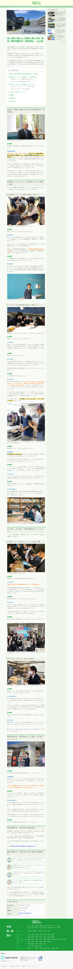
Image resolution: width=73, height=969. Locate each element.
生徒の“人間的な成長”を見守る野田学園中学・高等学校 (24, 74)
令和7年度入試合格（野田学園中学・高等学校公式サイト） (23, 846)
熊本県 (44, 948)
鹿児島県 (53, 948)
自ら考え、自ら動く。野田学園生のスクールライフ (23, 84)
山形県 (48, 934)
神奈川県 (53, 936)
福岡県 (29, 948)
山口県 (44, 943)
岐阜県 (60, 939)
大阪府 (36, 941)
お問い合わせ (13, 101)
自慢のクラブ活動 (31, 927)
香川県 (33, 946)
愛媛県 (36, 946)
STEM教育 (30, 931)
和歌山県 (49, 941)
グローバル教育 (31, 925)
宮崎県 (48, 948)
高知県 (40, 946)
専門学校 (59, 927)
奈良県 (40, 941)
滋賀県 (29, 941)
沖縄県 (57, 948)
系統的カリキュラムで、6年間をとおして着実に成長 (23, 77)
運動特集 (34, 931)
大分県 (40, 948)
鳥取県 (29, 943)
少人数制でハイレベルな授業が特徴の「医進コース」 (23, 79)
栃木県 (33, 936)
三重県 (64, 939)
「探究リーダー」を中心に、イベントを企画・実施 (22, 86)
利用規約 (24, 966)
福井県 (40, 939)
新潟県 (29, 939)
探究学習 (36, 925)
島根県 (33, 943)
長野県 (48, 939)
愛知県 (56, 939)
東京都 (48, 936)
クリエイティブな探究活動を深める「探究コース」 (22, 81)
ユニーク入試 (56, 925)
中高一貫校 (50, 927)
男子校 (37, 927)
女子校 (41, 927)
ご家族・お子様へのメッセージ (18, 92)
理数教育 (41, 925)
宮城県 (40, 934)
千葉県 (44, 936)
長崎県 (36, 948)
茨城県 (29, 936)
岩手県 (36, 934)
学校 (49, 931)
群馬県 (36, 936)
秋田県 (44, 934)
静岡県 (52, 939)
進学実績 (12, 95)
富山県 (33, 939)
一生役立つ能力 (41, 931)
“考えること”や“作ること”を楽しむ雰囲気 (20, 88)
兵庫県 (44, 941)
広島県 (40, 943)
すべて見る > (63, 41)
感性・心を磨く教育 (48, 925)
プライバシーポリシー (31, 966)
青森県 (33, 934)
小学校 (54, 927)
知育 (46, 931)
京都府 (33, 941)
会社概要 (12, 966)
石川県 (36, 939)
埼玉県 (40, 936)
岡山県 (36, 943)
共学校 (45, 927)
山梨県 (44, 939)
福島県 (52, 934)
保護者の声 (12, 98)
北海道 (29, 934)
